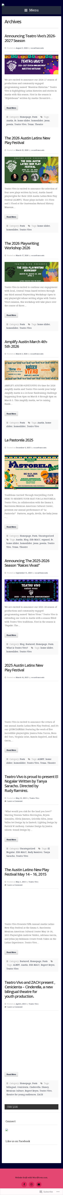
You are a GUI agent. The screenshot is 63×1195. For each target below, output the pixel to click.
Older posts (12, 1107)
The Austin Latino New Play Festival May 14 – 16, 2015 (27, 872)
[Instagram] (31, 1184)
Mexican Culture (15, 1091)
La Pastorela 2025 (19, 440)
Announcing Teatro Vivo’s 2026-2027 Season (30, 38)
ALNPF (40, 759)
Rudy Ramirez (35, 852)
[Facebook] (24, 1184)
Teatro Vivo (3, 5)
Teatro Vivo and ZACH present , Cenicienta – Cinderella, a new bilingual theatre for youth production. (30, 989)
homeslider (37, 120)
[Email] (39, 1184)
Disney (45, 1087)
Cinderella (35, 1087)
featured (30, 644)
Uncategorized (46, 536)
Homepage (25, 117)
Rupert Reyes (47, 965)
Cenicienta (22, 1087)
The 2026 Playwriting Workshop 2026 (22, 246)
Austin (9, 120)
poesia (9, 124)
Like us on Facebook (18, 1141)
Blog (26, 539)
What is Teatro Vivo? (17, 648)
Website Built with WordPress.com (31, 1177)
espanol (46, 539)
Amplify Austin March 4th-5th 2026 (26, 344)
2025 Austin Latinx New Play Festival (24, 668)
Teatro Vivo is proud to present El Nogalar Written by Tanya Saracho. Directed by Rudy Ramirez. (31, 783)
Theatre (39, 124)
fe (15, 120)
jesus (47, 120)
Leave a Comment (14, 801)
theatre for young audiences (21, 1094)
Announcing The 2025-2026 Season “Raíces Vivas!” (27, 563)
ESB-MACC (35, 539)
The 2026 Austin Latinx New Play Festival (27, 140)
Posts (34, 117)
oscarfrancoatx (37, 48)
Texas (31, 124)
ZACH (40, 1094)
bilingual (11, 1087)
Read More (11, 108)
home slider (24, 120)
